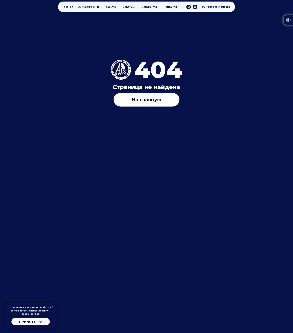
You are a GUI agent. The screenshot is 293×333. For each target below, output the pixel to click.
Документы (149, 6)
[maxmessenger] (188, 7)
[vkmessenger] (195, 7)
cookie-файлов (30, 314)
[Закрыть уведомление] (52, 306)
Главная (68, 6)
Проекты (109, 6)
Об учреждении (88, 6)
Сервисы (129, 6)
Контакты (170, 6)
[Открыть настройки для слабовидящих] (288, 20)
